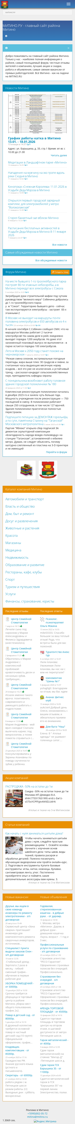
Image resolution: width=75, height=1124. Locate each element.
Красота (11, 535)
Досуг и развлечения (21, 521)
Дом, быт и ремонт (19, 513)
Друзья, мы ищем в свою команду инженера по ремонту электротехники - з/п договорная (18, 912)
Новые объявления (53, 897)
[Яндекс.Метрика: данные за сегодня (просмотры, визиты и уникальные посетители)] (45, 1121)
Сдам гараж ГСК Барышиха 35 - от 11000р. (50, 1068)
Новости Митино (17, 88)
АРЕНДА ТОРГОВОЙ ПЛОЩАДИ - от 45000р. (54, 1010)
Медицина (13, 550)
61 (28, 292)
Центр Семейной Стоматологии (21, 620)
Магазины (13, 543)
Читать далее (59, 155)
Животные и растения (22, 528)
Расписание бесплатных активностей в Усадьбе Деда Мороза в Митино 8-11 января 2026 (37, 231)
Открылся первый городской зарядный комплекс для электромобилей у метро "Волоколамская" (34, 203)
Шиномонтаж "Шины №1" (54, 679)
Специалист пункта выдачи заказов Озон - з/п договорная (19, 951)
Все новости (59, 244)
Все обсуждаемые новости (51, 260)
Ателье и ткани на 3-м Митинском (49, 810)
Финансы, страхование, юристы (29, 601)
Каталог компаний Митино (23, 489)
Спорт (10, 579)
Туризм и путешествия (22, 587)
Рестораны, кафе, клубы (23, 572)
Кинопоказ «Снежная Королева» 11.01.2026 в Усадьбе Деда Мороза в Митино (37, 188)
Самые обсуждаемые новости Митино (31, 252)
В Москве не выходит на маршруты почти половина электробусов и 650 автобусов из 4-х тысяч (35, 321)
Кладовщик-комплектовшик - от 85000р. (17, 1050)
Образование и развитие (24, 565)
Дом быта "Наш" (55, 726)
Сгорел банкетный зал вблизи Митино (33, 218)
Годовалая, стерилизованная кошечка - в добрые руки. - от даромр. (52, 911)
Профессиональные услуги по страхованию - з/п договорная (54, 948)
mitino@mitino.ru (37, 1116)
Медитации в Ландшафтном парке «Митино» (37, 162)
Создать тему (61, 272)
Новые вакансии (16, 897)
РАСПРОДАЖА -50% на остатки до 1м (29, 786)
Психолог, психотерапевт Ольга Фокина (52, 622)
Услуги (10, 594)
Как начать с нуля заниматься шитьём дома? (34, 833)
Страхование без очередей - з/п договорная (50, 980)
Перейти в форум (56, 452)
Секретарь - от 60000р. (19, 1075)
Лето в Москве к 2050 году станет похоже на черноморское (34, 352)
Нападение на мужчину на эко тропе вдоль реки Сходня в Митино (36, 174)
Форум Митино (15, 272)
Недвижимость (16, 557)
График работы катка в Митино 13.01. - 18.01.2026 (34, 140)
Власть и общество (20, 506)
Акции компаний (16, 778)
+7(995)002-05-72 (37, 1113)
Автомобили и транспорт (24, 499)
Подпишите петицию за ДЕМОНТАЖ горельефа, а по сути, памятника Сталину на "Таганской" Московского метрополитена (36, 420)
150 (38, 325)
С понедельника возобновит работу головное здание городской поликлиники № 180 (35, 382)
